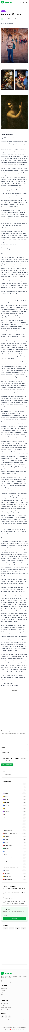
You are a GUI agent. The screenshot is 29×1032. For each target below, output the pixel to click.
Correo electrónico (5, 752)
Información (4, 988)
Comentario (3, 736)
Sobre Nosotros (4, 1003)
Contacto (3, 1005)
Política (2, 994)
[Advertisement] (14, 706)
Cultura (2, 992)
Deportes (3, 990)
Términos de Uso (5, 1009)
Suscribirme (14, 918)
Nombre (3, 747)
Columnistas (4, 997)
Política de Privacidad (6, 1007)
